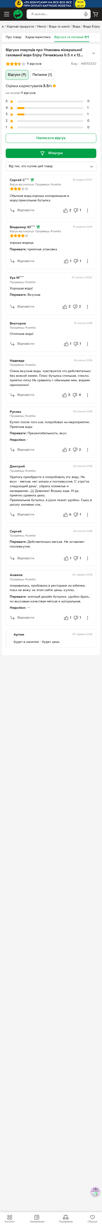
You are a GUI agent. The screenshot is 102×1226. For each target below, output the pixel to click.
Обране (92, 1222)
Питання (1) (42, 75)
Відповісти (25, 210)
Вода (76, 26)
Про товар (13, 37)
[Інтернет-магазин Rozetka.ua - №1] (18, 14)
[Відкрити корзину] (95, 14)
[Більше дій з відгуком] (87, 210)
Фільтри (55, 153)
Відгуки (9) (17, 75)
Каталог (10, 1222)
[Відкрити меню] (6, 14)
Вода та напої (59, 26)
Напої (41, 26)
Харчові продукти (20, 26)
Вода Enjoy (91, 26)
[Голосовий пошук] (86, 14)
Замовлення (37, 1222)
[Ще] (93, 53)
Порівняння (66, 1222)
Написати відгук (51, 138)
